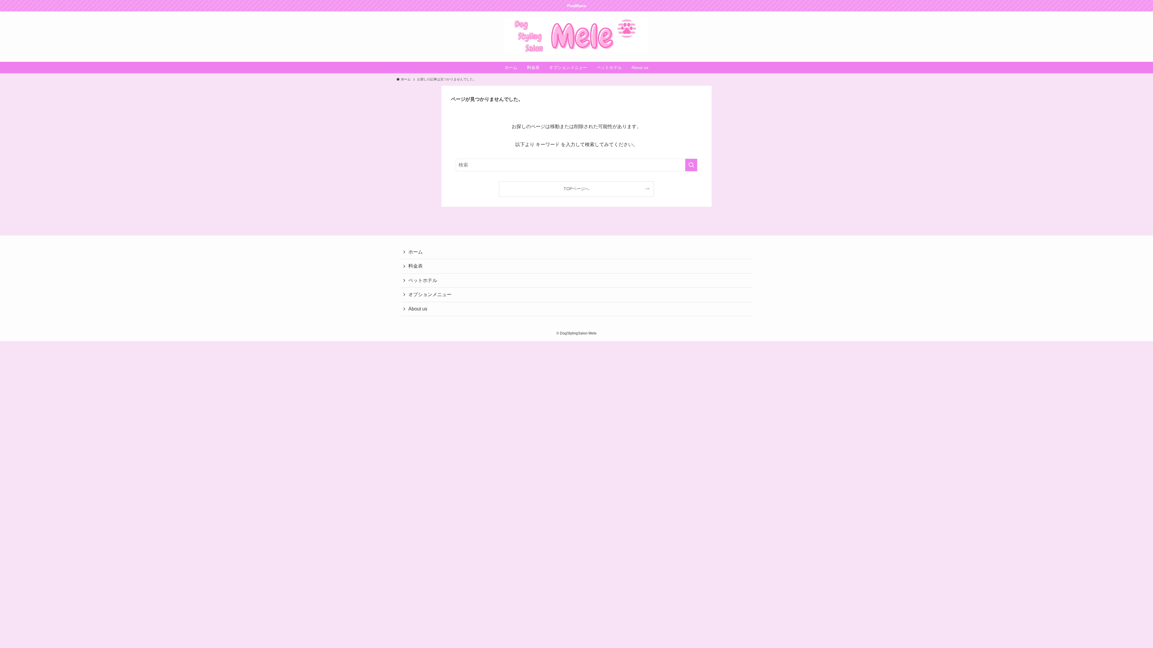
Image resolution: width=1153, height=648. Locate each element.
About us (417, 308)
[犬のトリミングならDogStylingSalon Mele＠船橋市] (576, 37)
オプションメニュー (430, 294)
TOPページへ (576, 188)
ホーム (415, 251)
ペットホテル (422, 280)
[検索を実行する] (691, 165)
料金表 (415, 265)
